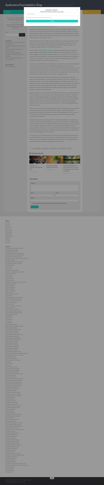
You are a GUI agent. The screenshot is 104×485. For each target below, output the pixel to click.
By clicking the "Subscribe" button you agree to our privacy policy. (39, 17)
